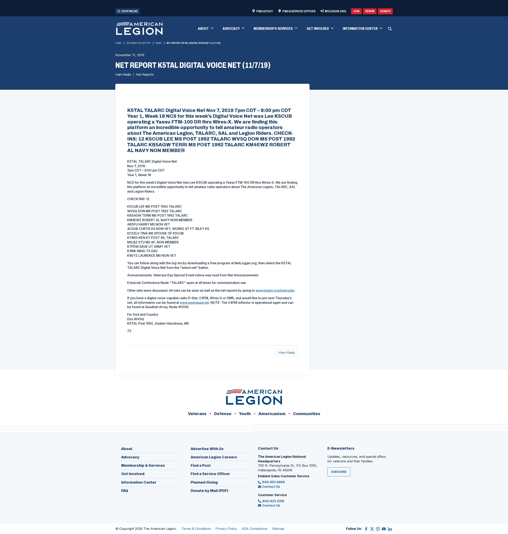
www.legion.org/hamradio (275, 290)
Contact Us (271, 487)
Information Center (138, 43)
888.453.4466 (273, 482)
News (158, 43)
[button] (205, 29)
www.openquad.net (194, 303)
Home (118, 43)
